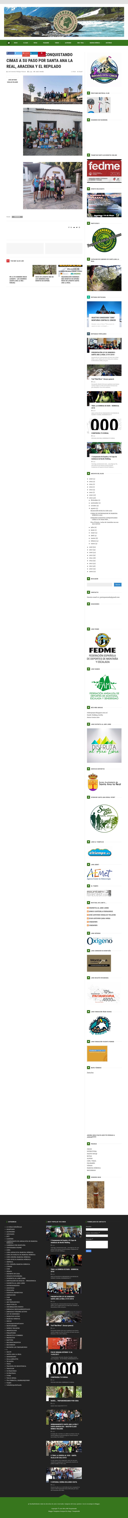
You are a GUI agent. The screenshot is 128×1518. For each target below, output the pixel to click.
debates (9, 1271)
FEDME (9, 1300)
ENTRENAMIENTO (13, 1285)
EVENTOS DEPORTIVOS (14, 1293)
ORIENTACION (11, 1330)
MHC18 (9, 1321)
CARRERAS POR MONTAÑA (15, 1245)
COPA (8, 1250)
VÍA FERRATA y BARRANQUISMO (18, 1380)
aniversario (10, 1234)
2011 (90, 566)
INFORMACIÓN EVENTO (14, 1307)
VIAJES (8, 1383)
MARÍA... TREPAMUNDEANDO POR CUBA (65, 1401)
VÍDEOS (57, 43)
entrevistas (10, 1288)
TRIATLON (10, 1368)
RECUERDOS (91, 1170)
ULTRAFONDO (11, 1371)
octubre (93, 506)
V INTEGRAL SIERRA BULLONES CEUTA (64, 1482)
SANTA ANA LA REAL (13, 1354)
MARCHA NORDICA (13, 1319)
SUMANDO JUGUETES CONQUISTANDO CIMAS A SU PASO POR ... (103, 518)
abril (92, 535)
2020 (91, 495)
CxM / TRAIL (80, 43)
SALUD (8, 1352)
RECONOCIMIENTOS (13, 1342)
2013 (90, 561)
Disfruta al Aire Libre (99, 908)
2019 (90, 498)
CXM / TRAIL (91, 1161)
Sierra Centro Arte (93, 717)
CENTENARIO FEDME (14, 1247)
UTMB (8, 1376)
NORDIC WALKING (13, 1328)
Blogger (97, 1504)
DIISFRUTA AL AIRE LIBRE (16, 1278)
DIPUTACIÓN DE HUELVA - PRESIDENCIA (21, 1281)
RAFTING (9, 1340)
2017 (90, 550)
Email (80, 71)
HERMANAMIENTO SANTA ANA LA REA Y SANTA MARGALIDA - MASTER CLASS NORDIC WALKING (64, 1426)
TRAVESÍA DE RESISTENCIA (16, 1366)
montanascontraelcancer (15, 1323)
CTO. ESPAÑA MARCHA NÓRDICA (18, 1264)
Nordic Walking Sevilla (95, 715)
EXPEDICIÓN (11, 1295)
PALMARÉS (46, 43)
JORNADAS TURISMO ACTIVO (16, 1312)
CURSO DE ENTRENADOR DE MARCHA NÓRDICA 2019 (103, 514)
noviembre (94, 503)
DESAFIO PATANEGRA (14, 1276)
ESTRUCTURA (92, 1151)
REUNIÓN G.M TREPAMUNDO (16, 1347)
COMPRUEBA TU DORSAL (100, 433)
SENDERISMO (17, 217)
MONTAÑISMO (11, 1326)
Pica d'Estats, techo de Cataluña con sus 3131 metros (104, 523)
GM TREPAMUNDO (13, 1302)
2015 (90, 555)
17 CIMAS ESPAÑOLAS (14, 1227)
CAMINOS (9, 1239)
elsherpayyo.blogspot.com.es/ (97, 713)
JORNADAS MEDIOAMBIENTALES (18, 1309)
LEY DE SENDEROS (13, 1314)
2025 (90, 481)
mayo (93, 533)
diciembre (94, 500)
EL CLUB (26, 43)
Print (74, 71)
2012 (90, 563)
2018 (90, 547)
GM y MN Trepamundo (70, 1508)
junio (92, 530)
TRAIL (8, 1364)
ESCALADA (10, 1290)
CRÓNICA (9, 1262)
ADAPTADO (10, 1229)
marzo (93, 538)
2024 (91, 484)
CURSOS (9, 1266)
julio (92, 527)
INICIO (16, 43)
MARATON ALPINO (13, 1316)
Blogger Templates (54, 1511)
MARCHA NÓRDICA (95, 43)
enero (93, 544)
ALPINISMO (68, 43)
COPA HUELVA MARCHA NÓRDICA (18, 1259)
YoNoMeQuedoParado (14, 1385)
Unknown (93, 922)
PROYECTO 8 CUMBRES (14, 1335)
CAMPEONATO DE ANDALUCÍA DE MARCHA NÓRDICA (21, 1242)
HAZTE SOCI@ (92, 1154)
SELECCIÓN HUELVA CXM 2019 (101, 511)
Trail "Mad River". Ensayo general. (102, 379)
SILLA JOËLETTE (12, 1359)
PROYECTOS (10, 1338)
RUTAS (35, 43)
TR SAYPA (10, 1361)
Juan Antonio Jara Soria (99, 918)
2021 (90, 492)
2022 (90, 490)
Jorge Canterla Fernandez (101, 911)
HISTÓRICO (109, 43)
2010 (90, 569)
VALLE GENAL (11, 1378)
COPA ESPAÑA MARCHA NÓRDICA (18, 1257)
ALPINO (89, 1158)
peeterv (79, 1504)
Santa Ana (90, 1072)
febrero (93, 541)
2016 (90, 552)
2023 (90, 487)
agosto (93, 508)
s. (7, 1349)
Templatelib (76, 1511)
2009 (91, 571)
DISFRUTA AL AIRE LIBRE (15, 1283)
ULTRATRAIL (11, 1373)
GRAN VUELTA (11, 1304)
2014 (90, 558)
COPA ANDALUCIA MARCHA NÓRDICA (19, 1252)
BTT (8, 1236)
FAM (8, 1297)
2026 (91, 479)
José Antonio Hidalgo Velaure (102, 915)
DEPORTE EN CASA (13, 1274)
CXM (8, 1269)
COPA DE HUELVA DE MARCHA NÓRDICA (20, 1255)
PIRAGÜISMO (11, 1333)
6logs (69, 1511)
